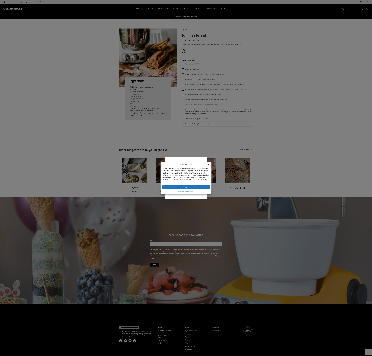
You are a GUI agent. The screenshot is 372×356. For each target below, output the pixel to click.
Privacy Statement (189, 191)
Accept (186, 187)
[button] (209, 164)
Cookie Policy (181, 191)
